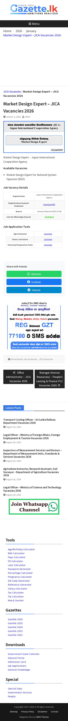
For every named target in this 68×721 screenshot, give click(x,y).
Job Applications (17, 665)
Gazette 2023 (15, 631)
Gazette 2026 (15, 619)
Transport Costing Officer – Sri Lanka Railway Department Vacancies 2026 (29, 421)
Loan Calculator (17, 565)
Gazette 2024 (15, 627)
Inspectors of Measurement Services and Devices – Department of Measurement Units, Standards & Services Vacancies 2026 (32, 453)
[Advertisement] (34, 61)
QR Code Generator (19, 580)
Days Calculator (17, 557)
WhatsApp (36, 273)
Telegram (36, 289)
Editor (28, 116)
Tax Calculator (16, 592)
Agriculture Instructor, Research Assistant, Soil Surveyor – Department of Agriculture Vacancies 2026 (31, 472)
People (11, 696)
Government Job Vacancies (24, 359)
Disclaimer (42, 711)
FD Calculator (15, 561)
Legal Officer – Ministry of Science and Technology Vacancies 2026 (32, 489)
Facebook (36, 281)
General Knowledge (19, 669)
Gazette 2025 (15, 623)
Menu (36, 24)
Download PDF (49, 204)
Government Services (20, 692)
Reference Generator (20, 584)
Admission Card (17, 661)
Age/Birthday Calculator (21, 549)
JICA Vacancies (12, 91)
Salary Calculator (17, 588)
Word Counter (16, 600)
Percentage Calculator (20, 572)
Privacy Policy (27, 711)
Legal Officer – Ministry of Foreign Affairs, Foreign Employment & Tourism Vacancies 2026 (31, 436)
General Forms (16, 657)
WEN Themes (42, 717)
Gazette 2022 (15, 634)
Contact (54, 711)
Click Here (48, 234)
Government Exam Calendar (24, 653)
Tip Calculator (16, 596)
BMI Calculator (16, 553)
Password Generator (19, 568)
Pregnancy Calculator (20, 576)
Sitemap (14, 711)
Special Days (15, 688)
